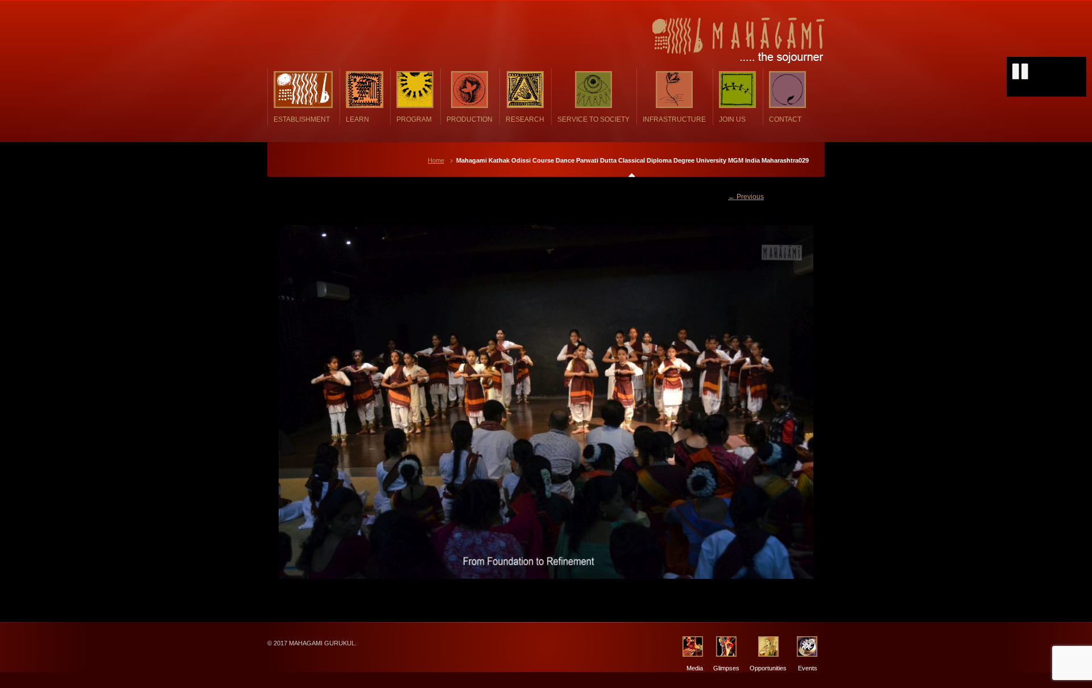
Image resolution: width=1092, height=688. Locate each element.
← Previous (746, 197)
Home (436, 160)
